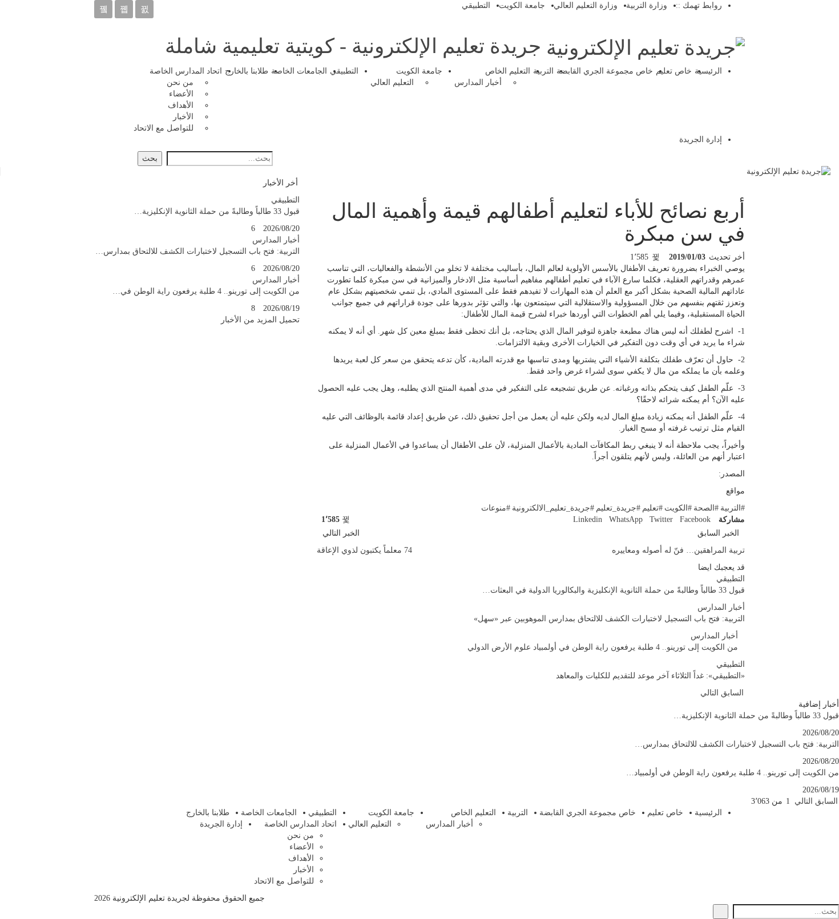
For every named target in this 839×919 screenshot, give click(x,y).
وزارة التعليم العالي (586, 5)
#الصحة (706, 508)
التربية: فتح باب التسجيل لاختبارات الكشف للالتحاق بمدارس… (197, 251)
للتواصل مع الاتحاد (163, 128)
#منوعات (495, 508)
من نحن (180, 82)
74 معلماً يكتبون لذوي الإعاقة (364, 550)
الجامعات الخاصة (299, 71)
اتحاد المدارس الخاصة (186, 71)
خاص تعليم (674, 71)
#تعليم (652, 508)
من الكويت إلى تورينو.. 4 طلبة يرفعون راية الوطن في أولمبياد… (732, 772)
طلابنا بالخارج (246, 71)
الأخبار (183, 116)
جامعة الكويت (522, 5)
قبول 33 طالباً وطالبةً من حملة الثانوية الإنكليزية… (217, 211)
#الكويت (678, 508)
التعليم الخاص (507, 71)
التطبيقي (476, 5)
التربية (543, 71)
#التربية (732, 508)
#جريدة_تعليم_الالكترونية (553, 508)
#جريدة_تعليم (618, 508)
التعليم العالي (392, 82)
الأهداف (180, 105)
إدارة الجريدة (700, 139)
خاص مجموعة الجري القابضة (604, 71)
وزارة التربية (646, 5)
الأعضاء (181, 94)
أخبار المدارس (478, 82)
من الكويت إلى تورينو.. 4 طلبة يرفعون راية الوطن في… (206, 291)
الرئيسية (708, 71)
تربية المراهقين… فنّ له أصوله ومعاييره (678, 550)
